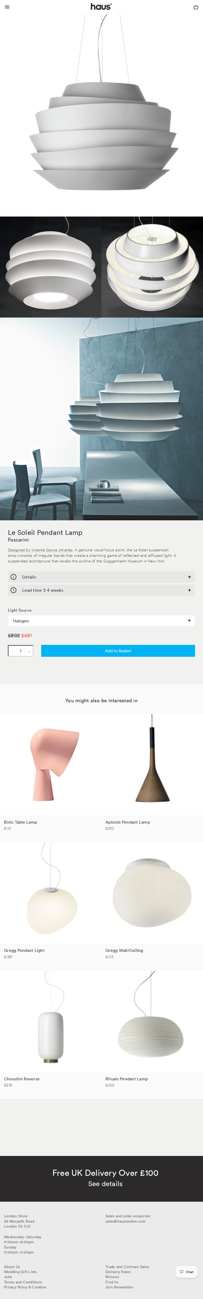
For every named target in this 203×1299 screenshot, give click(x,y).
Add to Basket (118, 650)
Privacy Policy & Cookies (25, 1287)
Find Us (111, 1282)
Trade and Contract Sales (127, 1266)
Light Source (19, 610)
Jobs (8, 1276)
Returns (112, 1276)
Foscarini (18, 539)
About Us (12, 1266)
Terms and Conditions (23, 1282)
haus (92, 12)
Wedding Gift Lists (20, 1271)
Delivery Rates (118, 1271)
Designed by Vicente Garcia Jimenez (40, 549)
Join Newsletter (119, 1287)
